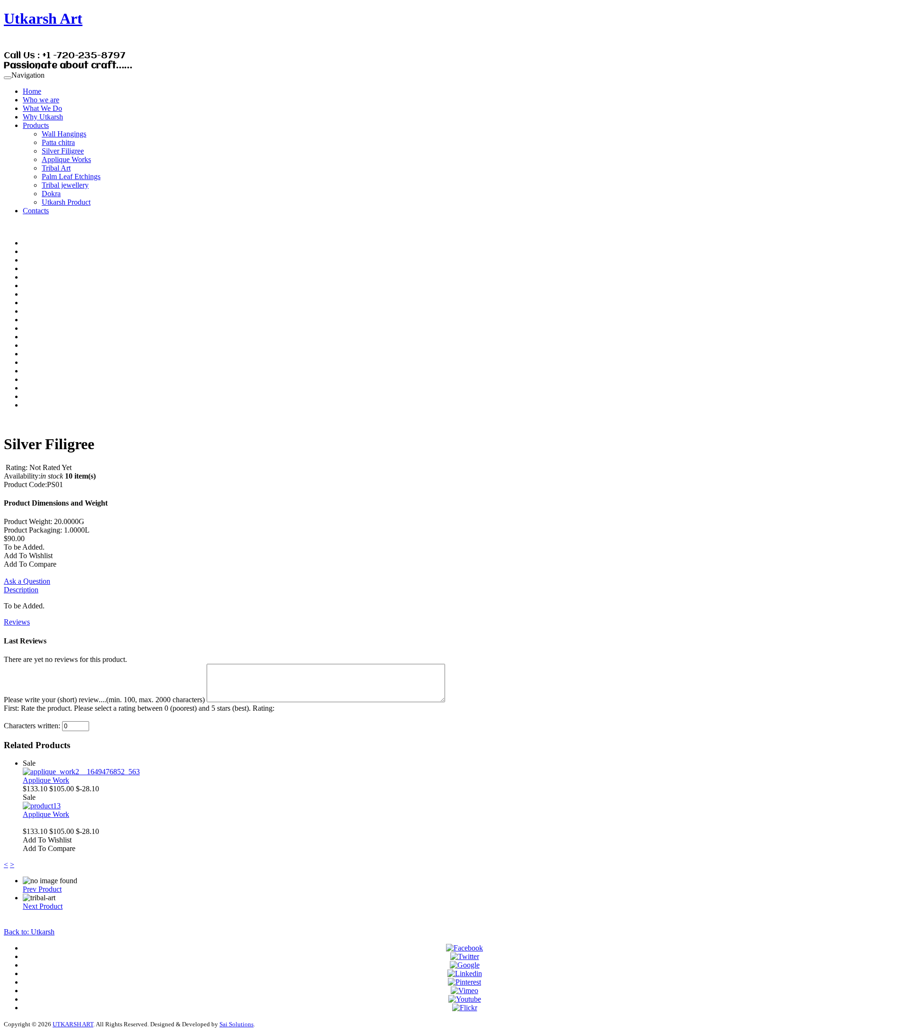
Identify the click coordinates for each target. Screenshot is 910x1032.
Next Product (43, 906)
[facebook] (464, 948)
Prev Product (42, 889)
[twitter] (464, 956)
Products (36, 125)
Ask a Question (27, 581)
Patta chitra (58, 142)
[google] (465, 965)
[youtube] (464, 999)
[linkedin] (464, 973)
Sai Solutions (236, 1024)
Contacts (36, 211)
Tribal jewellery (65, 185)
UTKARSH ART (73, 1024)
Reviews (17, 622)
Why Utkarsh (43, 117)
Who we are (41, 100)
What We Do (42, 108)
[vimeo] (464, 991)
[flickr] (464, 1008)
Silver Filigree (63, 151)
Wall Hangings (64, 134)
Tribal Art (56, 168)
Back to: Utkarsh (29, 932)
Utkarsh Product (66, 202)
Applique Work (46, 780)
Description (21, 590)
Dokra (51, 194)
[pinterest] (464, 982)
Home (32, 91)
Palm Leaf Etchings (71, 176)
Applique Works (66, 159)
